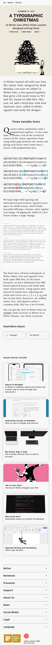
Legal (6, 620)
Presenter (9, 583)
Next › (38, 32)
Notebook (9, 576)
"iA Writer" (34, 335)
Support (8, 590)
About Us (8, 598)
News (10, 3)
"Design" (11, 335)
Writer (18, 3)
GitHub (7, 313)
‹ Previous (13, 32)
